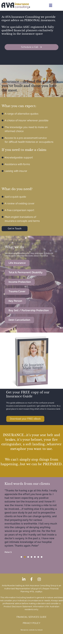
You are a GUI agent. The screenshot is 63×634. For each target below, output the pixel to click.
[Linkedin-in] (24, 579)
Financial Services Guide (31, 617)
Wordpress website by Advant (31, 630)
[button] (21, 557)
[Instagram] (39, 579)
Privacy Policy (31, 623)
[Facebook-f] (31, 579)
